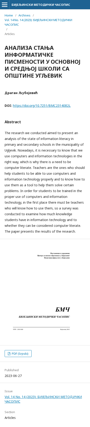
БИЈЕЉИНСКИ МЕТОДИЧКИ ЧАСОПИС (41, 5)
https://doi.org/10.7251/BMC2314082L (42, 105)
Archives (24, 15)
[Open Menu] (4, 4)
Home (9, 15)
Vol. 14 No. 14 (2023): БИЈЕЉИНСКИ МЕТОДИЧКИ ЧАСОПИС (38, 22)
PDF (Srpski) (19, 353)
